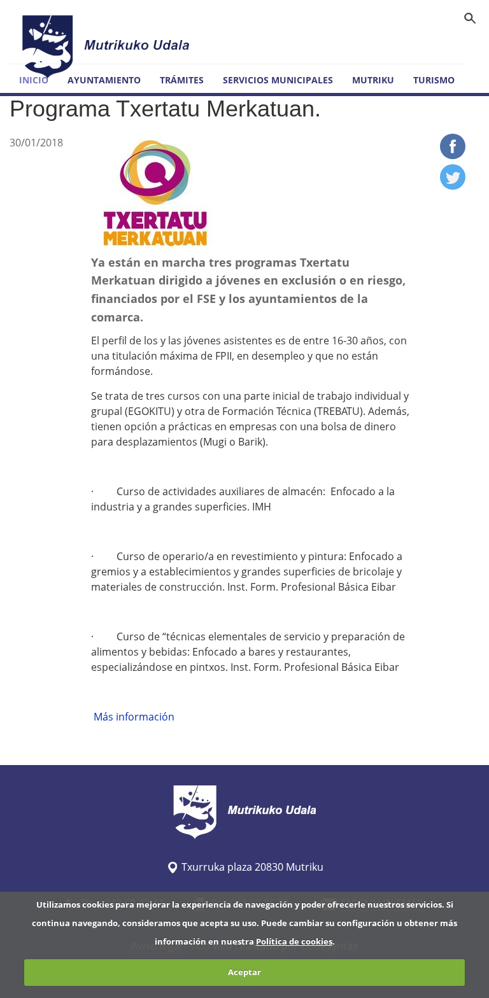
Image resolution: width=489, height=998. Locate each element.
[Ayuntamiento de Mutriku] (108, 46)
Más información (132, 717)
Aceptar (244, 972)
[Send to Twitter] (452, 186)
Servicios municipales (278, 80)
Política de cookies (294, 941)
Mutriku (373, 80)
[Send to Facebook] (452, 155)
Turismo (434, 80)
